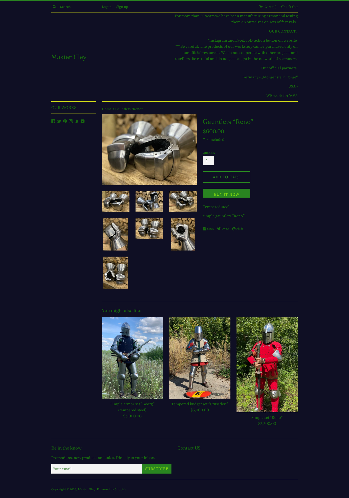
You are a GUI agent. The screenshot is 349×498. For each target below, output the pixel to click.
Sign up (122, 6)
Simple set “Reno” (267, 417)
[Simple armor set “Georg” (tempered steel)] (132, 358)
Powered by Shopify (111, 489)
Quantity (209, 153)
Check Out (289, 6)
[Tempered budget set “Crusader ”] (199, 358)
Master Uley (68, 57)
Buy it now (226, 194)
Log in (107, 6)
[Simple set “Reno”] (267, 364)
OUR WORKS (63, 107)
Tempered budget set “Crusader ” (199, 403)
